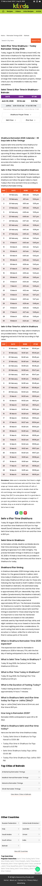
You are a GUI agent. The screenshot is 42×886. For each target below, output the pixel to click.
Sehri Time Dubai (23, 858)
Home (3, 35)
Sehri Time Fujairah (16, 863)
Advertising (21, 883)
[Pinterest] (25, 513)
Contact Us (22, 880)
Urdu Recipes (28, 11)
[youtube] (40, 1)
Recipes (10, 11)
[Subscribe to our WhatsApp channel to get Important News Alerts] (37, 869)
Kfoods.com (29, 877)
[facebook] (34, 1)
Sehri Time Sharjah (17, 861)
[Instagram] (37, 1)
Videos (18, 11)
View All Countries (21, 851)
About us (13, 880)
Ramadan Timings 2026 (14, 35)
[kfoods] (21, 6)
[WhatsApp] (21, 513)
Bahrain (26, 35)
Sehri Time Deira (7, 868)
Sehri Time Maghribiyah (28, 866)
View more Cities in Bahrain (21, 794)
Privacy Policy (32, 880)
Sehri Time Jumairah (32, 863)
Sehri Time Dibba (21, 868)
